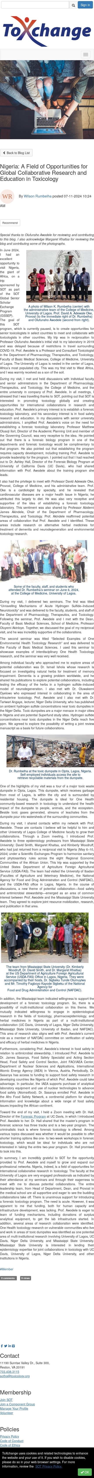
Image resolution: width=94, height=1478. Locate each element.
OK (86, 1472)
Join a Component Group (17, 1404)
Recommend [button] (10, 222)
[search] (73, 5)
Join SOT (6, 1400)
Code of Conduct (11, 1441)
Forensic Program (33, 1116)
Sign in (85, 5)
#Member (6, 1269)
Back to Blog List (18, 153)
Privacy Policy (9, 1436)
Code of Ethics (10, 1445)
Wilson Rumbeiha (38, 196)
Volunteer (6, 1413)
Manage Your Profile (14, 1408)
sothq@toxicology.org (15, 1376)
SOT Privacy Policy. (48, 1466)
